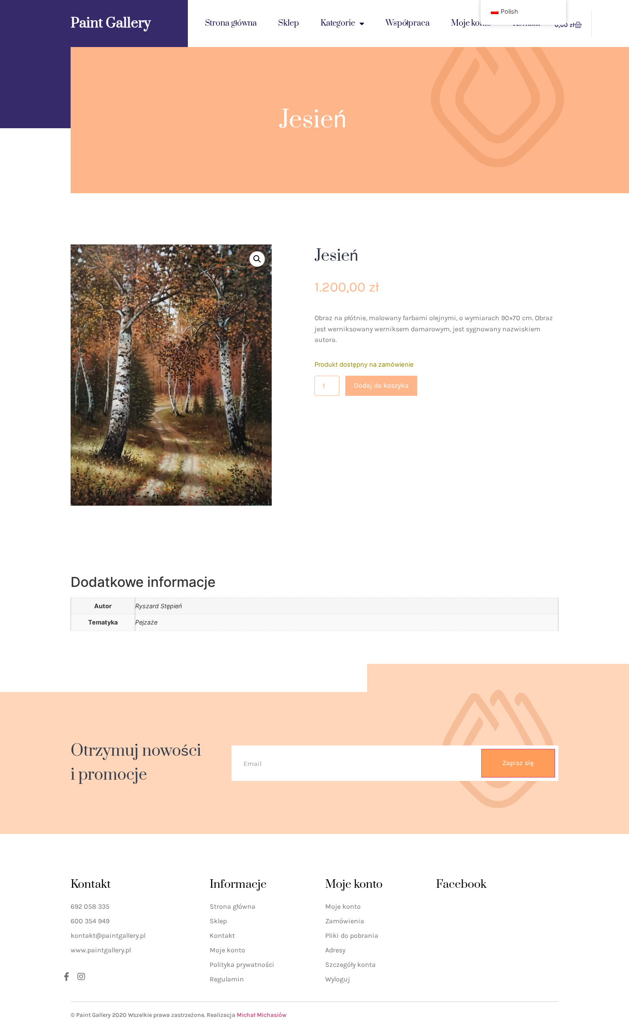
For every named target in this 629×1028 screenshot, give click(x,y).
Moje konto (471, 23)
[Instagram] (81, 976)
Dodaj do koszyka (381, 385)
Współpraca (408, 23)
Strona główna (231, 23)
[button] (257, 259)
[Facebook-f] (66, 976)
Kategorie (337, 23)
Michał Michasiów (261, 1015)
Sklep (288, 23)
